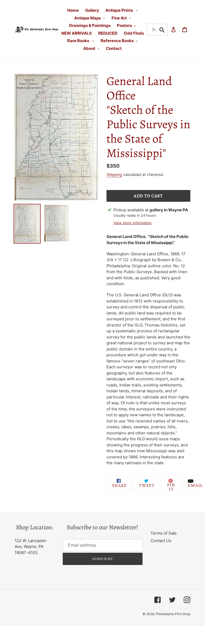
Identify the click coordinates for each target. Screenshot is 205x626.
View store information (132, 223)
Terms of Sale (164, 533)
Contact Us (161, 540)
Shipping (114, 174)
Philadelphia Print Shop (173, 614)
